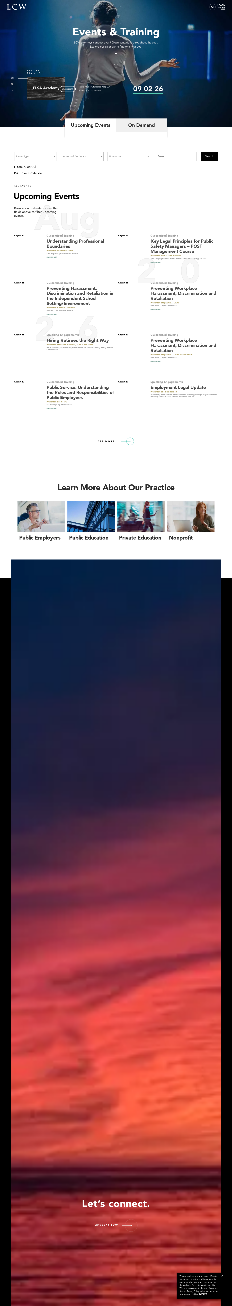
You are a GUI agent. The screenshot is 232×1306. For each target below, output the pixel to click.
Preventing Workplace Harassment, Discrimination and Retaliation (183, 293)
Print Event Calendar (28, 173)
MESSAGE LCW (106, 1225)
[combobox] (35, 156)
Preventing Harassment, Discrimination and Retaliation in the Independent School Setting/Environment (80, 296)
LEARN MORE (67, 89)
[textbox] (23, 156)
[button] (222, 1276)
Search (209, 156)
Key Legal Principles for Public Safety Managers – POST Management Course (181, 246)
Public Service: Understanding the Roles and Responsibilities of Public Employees (80, 392)
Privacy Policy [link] (193, 1291)
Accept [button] (203, 1294)
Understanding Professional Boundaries (75, 243)
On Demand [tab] (141, 125)
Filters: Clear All (25, 167)
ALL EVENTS (23, 186)
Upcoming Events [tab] (90, 125)
